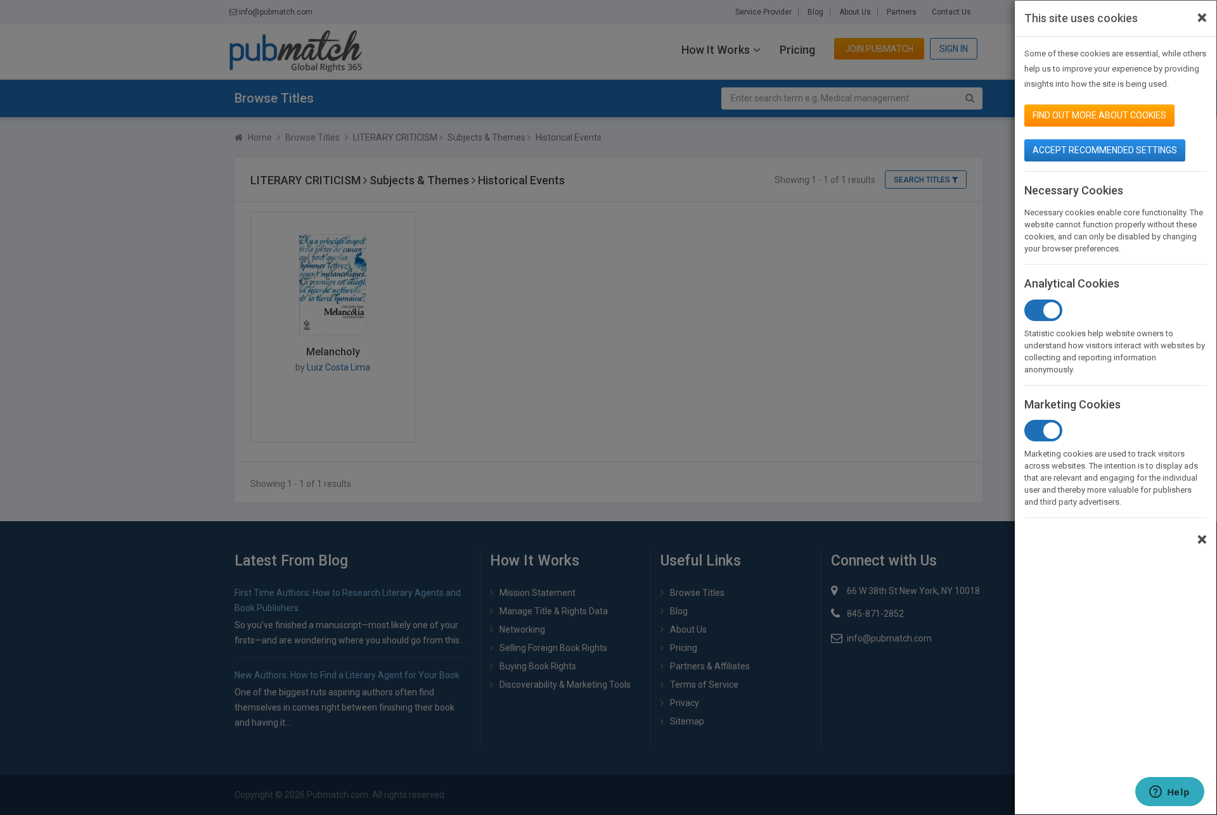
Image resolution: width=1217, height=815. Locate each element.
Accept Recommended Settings (1105, 150)
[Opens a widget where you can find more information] (1169, 793)
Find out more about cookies (1099, 115)
